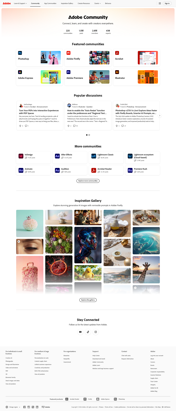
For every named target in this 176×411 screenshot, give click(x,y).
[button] (160, 3)
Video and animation (12, 368)
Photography (9, 361)
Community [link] (35, 3)
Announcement (42, 107)
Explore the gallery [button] (88, 300)
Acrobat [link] (33, 107)
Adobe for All (154, 388)
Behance (108, 3)
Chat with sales (126, 355)
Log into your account (156, 355)
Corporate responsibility (157, 372)
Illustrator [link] (82, 107)
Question (89, 107)
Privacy (101, 407)
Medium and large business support (103, 368)
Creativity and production (42, 368)
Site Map (158, 407)
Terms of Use (109, 407)
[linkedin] (37, 407)
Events (97, 3)
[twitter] (33, 407)
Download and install (99, 359)
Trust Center (154, 381)
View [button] (38, 234)
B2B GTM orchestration (41, 371)
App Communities (50, 3)
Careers (152, 362)
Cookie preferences (120, 407)
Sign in (167, 3)
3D (6, 374)
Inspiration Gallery (67, 3)
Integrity (153, 385)
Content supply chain (41, 361)
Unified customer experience (43, 364)
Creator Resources (84, 3)
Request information (127, 359)
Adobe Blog (153, 391)
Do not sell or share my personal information (140, 407)
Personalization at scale (41, 358)
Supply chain (154, 378)
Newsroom (153, 368)
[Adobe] (7, 3)
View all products (11, 384)
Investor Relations (155, 375)
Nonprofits (67, 359)
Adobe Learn (96, 365)
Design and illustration (12, 364)
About (152, 359)
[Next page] (160, 115)
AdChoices (167, 407)
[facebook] (24, 407)
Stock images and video (13, 380)
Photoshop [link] (130, 107)
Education (66, 355)
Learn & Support (19, 3)
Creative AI (9, 358)
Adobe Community (98, 362)
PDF (7, 371)
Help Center (96, 355)
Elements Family (11, 377)
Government (67, 362)
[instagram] (29, 407)
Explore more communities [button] (88, 181)
